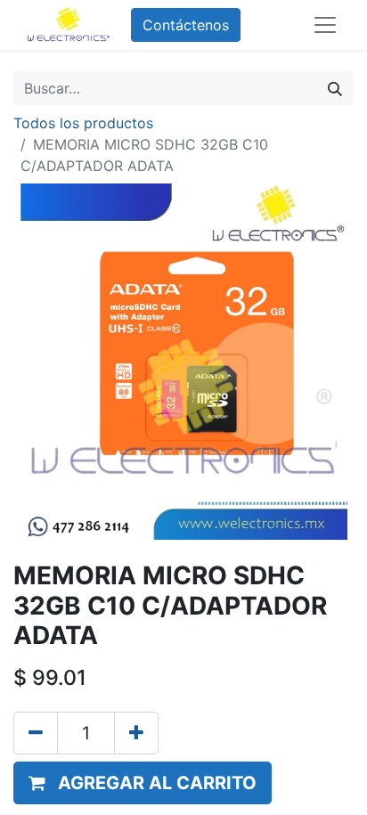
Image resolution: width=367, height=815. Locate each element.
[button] (142, 783)
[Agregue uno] (136, 733)
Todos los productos (83, 123)
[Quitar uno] (35, 733)
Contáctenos (186, 25)
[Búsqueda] (335, 88)
